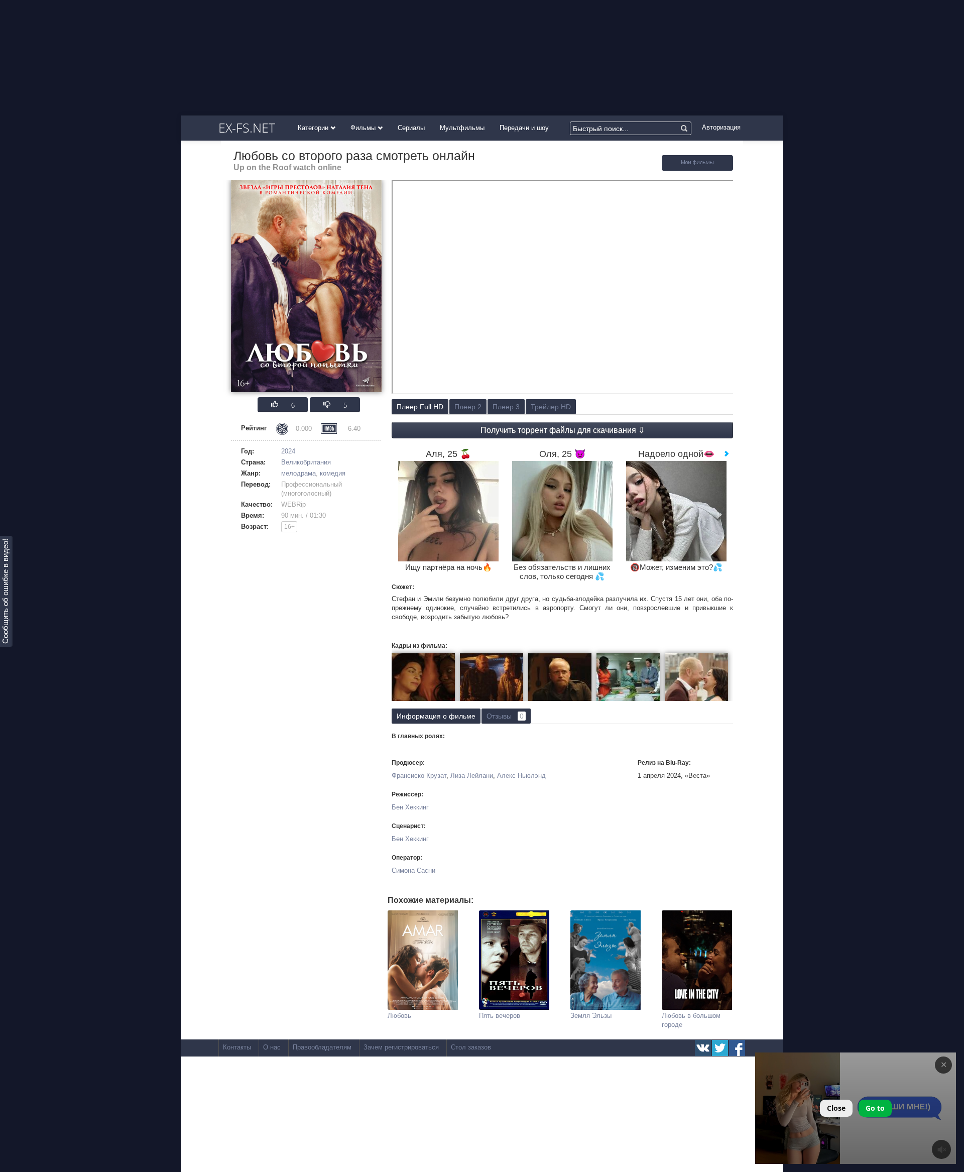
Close (836, 1108)
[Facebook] (737, 1048)
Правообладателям (322, 1047)
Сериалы (411, 128)
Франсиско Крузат (419, 775)
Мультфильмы (462, 128)
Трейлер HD (551, 407)
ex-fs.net (246, 127)
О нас (272, 1047)
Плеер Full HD (420, 407)
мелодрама (298, 473)
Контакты (237, 1047)
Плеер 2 (467, 407)
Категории (314, 128)
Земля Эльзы (591, 1015)
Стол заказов (471, 1047)
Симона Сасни (413, 870)
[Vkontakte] (702, 1048)
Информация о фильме (436, 716)
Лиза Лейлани (471, 775)
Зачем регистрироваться (401, 1047)
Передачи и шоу (524, 128)
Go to (875, 1108)
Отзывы (505, 716)
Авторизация (721, 127)
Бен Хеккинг (410, 807)
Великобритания (306, 462)
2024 (288, 451)
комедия (332, 473)
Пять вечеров (499, 1015)
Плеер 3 (506, 407)
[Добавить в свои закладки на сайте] (697, 168)
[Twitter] (720, 1048)
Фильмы (364, 128)
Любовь (399, 1015)
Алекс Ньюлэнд (521, 775)
